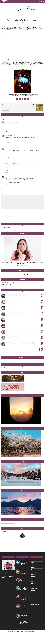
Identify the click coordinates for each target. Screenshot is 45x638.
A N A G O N (8, 135)
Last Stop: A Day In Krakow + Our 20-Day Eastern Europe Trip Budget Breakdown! (22, 342)
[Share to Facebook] (17, 99)
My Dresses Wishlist (10, 348)
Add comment (3, 193)
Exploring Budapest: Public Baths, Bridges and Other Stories (18, 318)
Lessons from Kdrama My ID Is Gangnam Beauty (15, 301)
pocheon (33, 590)
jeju (32, 581)
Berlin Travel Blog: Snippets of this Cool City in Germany (17, 295)
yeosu (32, 606)
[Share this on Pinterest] (22, 99)
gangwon (33, 574)
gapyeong (33, 576)
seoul (32, 595)
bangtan (32, 567)
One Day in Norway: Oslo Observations (14, 336)
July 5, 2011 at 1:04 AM (14, 135)
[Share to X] (20, 99)
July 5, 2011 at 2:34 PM (14, 163)
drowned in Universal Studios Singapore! (28, 66)
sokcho (32, 597)
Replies (8, 129)
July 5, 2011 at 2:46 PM (14, 176)
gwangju (32, 578)
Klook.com (3, 360)
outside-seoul (34, 588)
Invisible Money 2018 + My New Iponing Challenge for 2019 (17, 324)
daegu (32, 571)
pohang (32, 592)
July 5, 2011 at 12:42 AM (13, 122)
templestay (33, 602)
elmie (7, 148)
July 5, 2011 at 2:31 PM (11, 148)
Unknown (7, 122)
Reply (7, 131)
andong (32, 564)
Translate (10, 284)
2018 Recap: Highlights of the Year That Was (14, 312)
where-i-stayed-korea (35, 604)
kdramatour (33, 585)
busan (32, 569)
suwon (32, 599)
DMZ (32, 560)
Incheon (32, 562)
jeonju (32, 583)
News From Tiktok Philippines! (12, 307)
